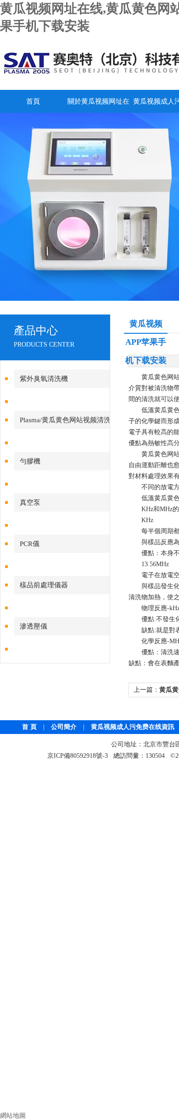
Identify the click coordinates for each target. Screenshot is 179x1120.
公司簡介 (64, 726)
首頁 (33, 101)
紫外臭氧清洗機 (44, 378)
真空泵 (30, 502)
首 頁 (29, 726)
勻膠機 (30, 461)
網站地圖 (13, 1115)
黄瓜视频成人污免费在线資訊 (132, 726)
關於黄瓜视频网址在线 (98, 105)
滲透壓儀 (33, 626)
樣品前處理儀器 (44, 585)
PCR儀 (29, 543)
